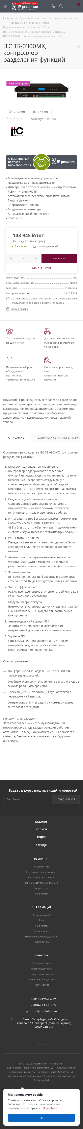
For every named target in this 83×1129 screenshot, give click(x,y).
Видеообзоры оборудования (41, 936)
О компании (41, 866)
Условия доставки (41, 968)
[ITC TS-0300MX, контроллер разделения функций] (41, 91)
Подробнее (50, 1108)
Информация (41, 907)
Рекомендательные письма (41, 882)
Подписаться (66, 799)
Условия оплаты (41, 963)
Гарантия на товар (41, 974)
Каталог (41, 822)
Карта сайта (41, 941)
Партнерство (41, 984)
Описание (16, 437)
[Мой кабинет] (68, 6)
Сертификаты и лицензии (41, 872)
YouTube (41, 1040)
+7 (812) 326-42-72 (42, 999)
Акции (42, 837)
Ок (42, 1118)
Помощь (41, 955)
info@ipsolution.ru (44, 1011)
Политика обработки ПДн (39, 1067)
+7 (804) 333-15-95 (42, 1005)
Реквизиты (41, 893)
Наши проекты (41, 931)
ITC (75, 277)
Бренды (41, 845)
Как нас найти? (42, 915)
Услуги (41, 829)
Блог (41, 920)
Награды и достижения (41, 877)
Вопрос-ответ (42, 888)
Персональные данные (41, 979)
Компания (41, 859)
